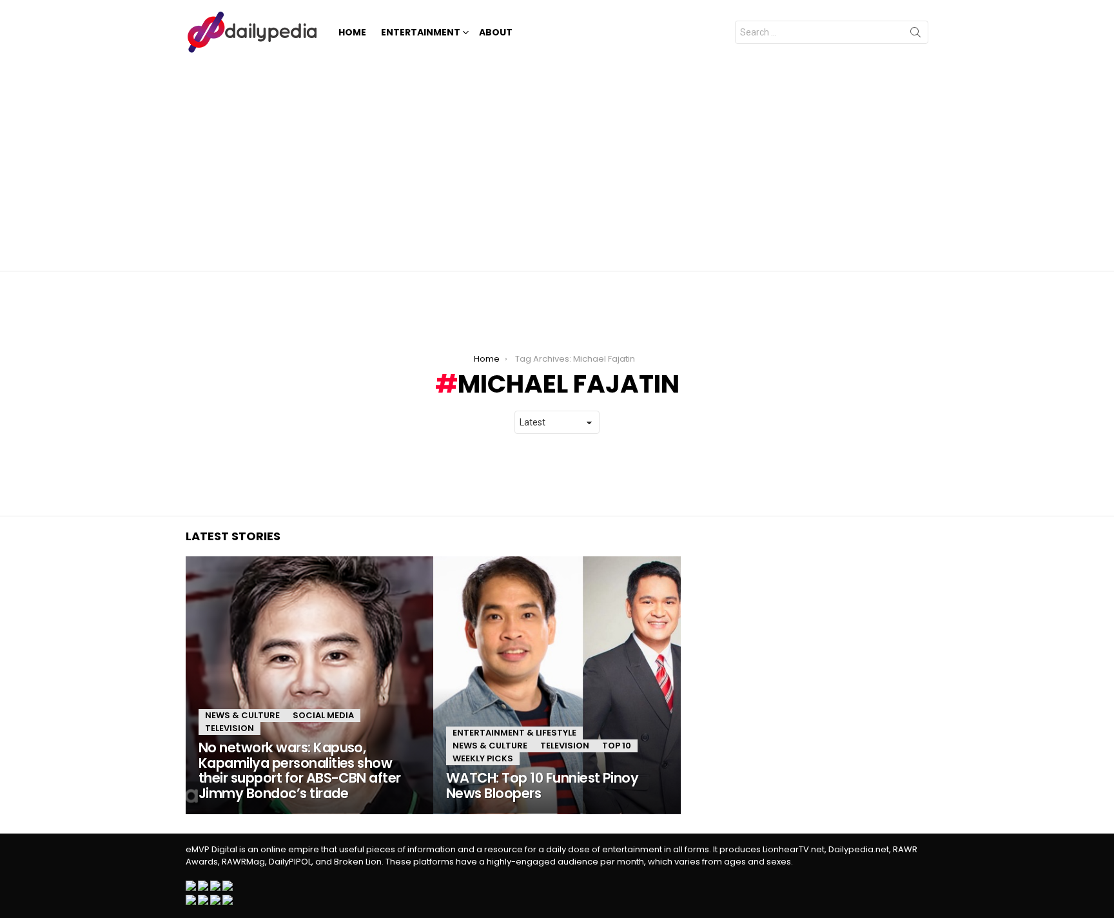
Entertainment (420, 32)
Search (915, 35)
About (496, 32)
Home (352, 32)
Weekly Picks (483, 758)
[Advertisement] (557, 161)
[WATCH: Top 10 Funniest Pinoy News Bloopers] (557, 685)
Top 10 (616, 745)
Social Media (323, 715)
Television (229, 728)
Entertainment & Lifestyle (514, 733)
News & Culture (242, 715)
